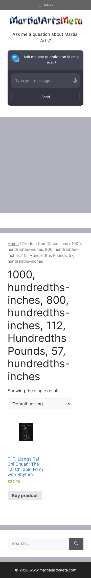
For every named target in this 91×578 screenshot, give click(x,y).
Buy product (25, 495)
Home (13, 243)
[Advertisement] (45, 165)
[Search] (76, 544)
